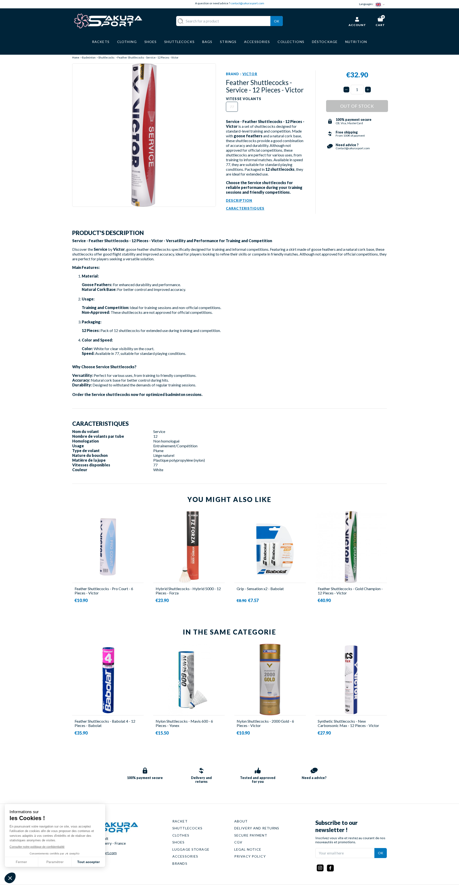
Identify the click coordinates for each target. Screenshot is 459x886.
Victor (249, 74)
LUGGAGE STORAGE (190, 849)
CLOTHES (180, 835)
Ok (276, 21)
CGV (238, 842)
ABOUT (241, 821)
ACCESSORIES (185, 856)
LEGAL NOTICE (247, 849)
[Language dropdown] (381, 4)
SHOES (178, 842)
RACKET (180, 821)
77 (232, 106)
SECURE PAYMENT (250, 835)
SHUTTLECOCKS (187, 828)
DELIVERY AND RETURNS (256, 828)
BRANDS (179, 863)
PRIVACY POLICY (250, 856)
